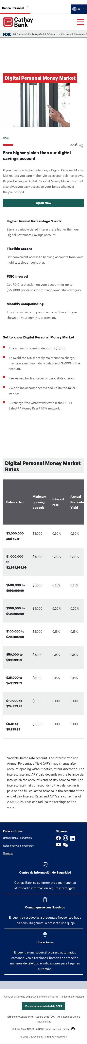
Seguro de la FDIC (45, 1016)
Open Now (43, 202)
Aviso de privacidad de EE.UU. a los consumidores (31, 996)
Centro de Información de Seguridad (45, 872)
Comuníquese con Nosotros (45, 907)
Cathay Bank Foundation (17, 837)
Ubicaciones (45, 942)
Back (6, 138)
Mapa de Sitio (44, 1021)
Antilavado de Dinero (68, 1016)
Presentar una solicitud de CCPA (43, 1006)
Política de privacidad (72, 996)
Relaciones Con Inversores (18, 845)
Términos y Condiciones (19, 1016)
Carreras (8, 853)
